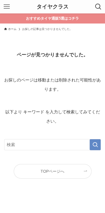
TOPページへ (52, 171)
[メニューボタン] (6, 6)
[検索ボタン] (98, 6)
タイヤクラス (53, 7)
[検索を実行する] (95, 144)
